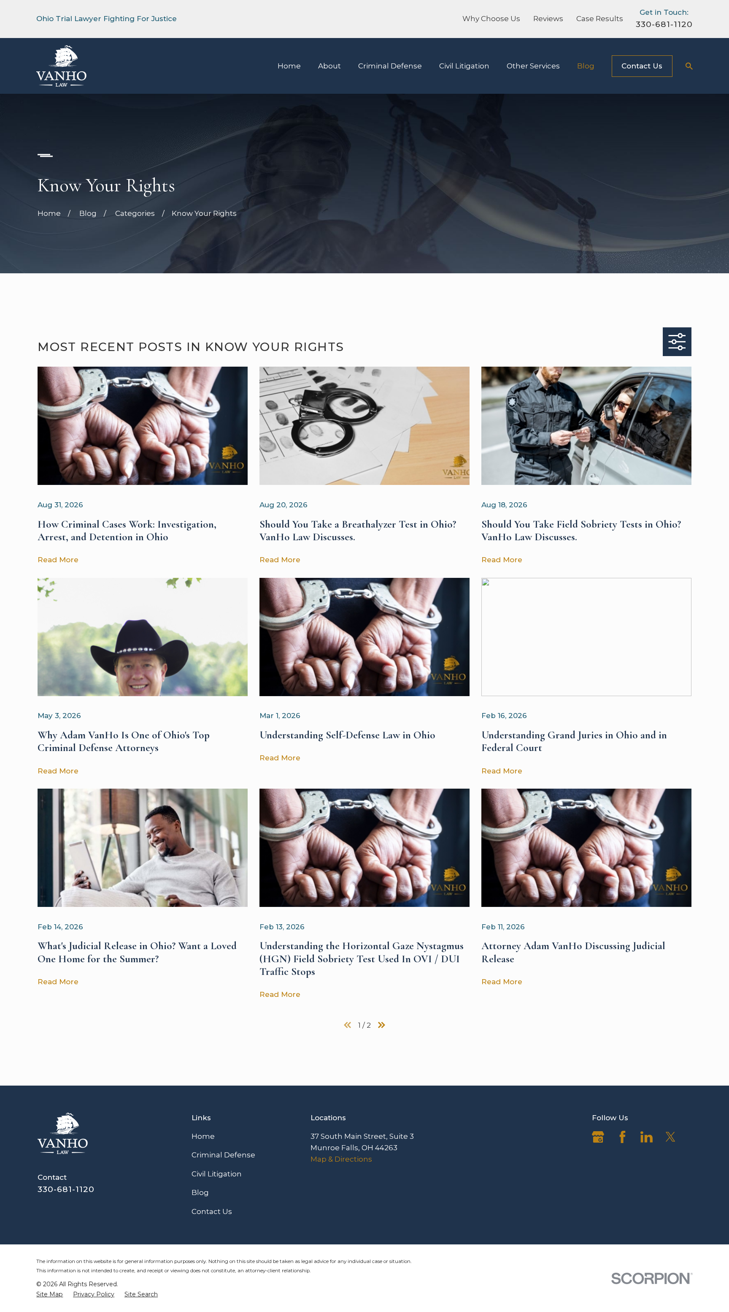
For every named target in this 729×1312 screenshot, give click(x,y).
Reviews (548, 18)
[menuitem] (49, 1294)
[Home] (61, 66)
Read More (58, 560)
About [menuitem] (329, 66)
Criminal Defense (223, 1155)
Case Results (599, 18)
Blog (200, 1192)
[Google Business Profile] (598, 1137)
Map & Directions (341, 1159)
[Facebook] (622, 1137)
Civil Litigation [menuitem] (464, 66)
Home (203, 1136)
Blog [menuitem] (585, 66)
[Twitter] (670, 1137)
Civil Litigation (217, 1174)
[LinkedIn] (646, 1137)
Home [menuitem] (289, 66)
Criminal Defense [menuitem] (390, 66)
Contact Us (641, 66)
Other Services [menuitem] (533, 66)
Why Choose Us (491, 18)
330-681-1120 (664, 24)
